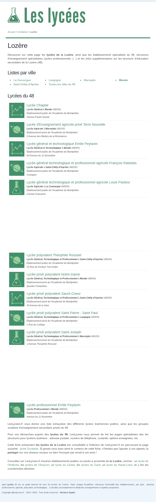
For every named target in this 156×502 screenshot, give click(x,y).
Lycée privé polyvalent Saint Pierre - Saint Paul (62, 313)
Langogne (55, 80)
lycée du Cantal (65, 464)
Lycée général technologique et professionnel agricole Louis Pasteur (78, 182)
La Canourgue (22, 80)
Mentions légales (67, 492)
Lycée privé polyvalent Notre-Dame (53, 274)
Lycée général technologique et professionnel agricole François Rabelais (82, 163)
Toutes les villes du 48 (62, 84)
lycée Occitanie (29, 448)
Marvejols (90, 80)
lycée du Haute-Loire (119, 464)
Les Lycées (78, 17)
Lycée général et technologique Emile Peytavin (62, 144)
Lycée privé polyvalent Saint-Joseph (54, 332)
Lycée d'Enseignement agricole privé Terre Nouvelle (66, 124)
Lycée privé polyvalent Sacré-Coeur (54, 294)
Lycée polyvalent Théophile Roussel (54, 255)
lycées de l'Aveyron (37, 464)
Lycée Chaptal (37, 105)
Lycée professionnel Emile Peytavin (53, 405)
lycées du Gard (90, 464)
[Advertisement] (78, 224)
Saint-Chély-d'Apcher (26, 84)
